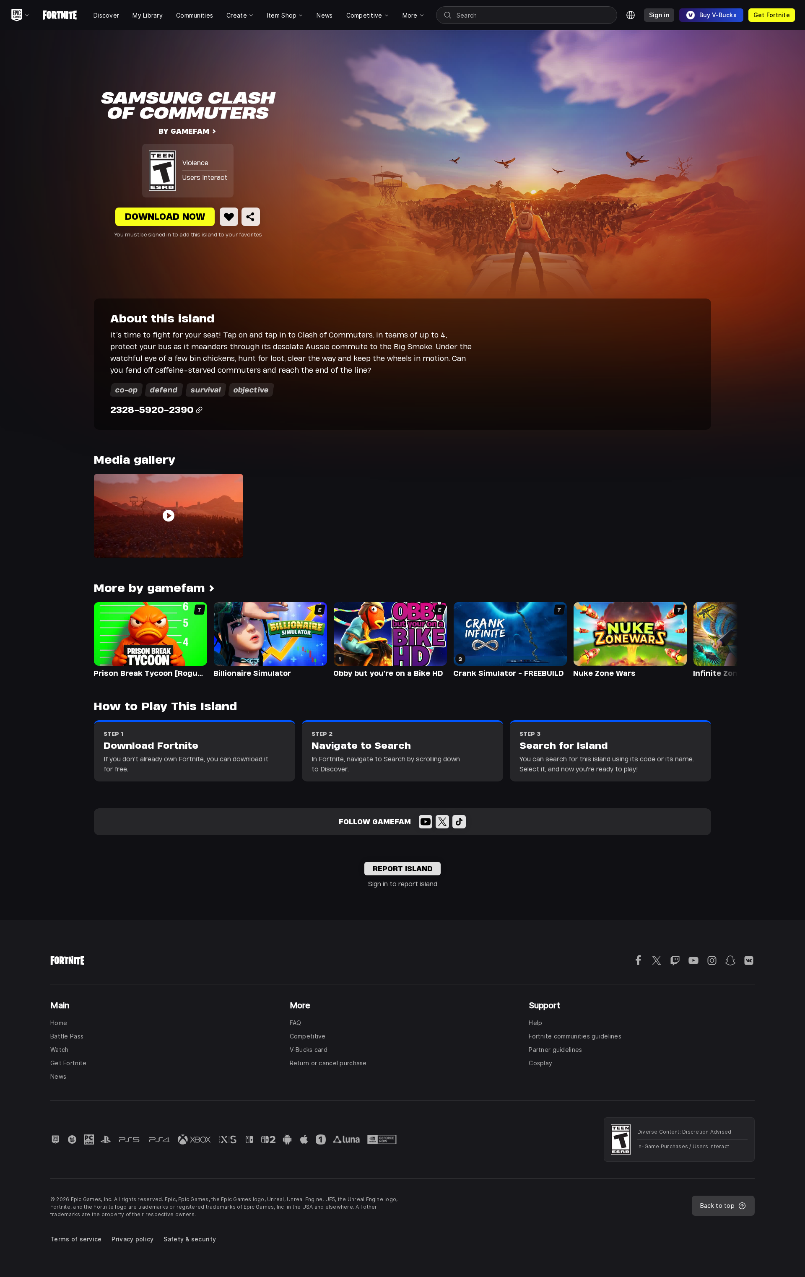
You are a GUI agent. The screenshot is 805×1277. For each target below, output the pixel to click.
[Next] (715, 639)
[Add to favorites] (229, 217)
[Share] (251, 217)
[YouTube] (425, 821)
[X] (442, 821)
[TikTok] (459, 821)
